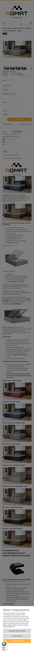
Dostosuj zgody (17, 636)
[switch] (4, 649)
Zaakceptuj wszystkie (17, 641)
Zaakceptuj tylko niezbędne (17, 631)
